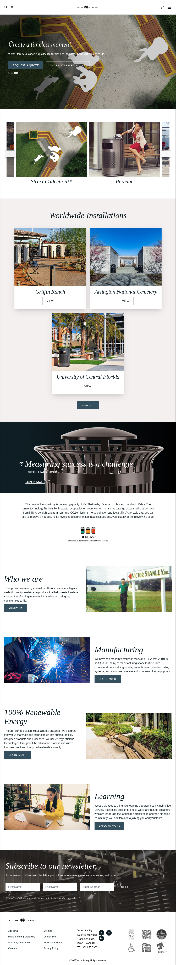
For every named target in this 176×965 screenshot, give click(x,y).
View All (88, 405)
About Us (15, 608)
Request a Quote (26, 65)
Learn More (108, 679)
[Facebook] (101, 933)
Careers (12, 948)
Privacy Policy (50, 948)
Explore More (109, 825)
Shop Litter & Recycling (67, 65)
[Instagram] (109, 933)
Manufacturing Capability (21, 936)
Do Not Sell (49, 936)
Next (125, 887)
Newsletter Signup (53, 942)
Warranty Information (19, 942)
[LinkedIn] (101, 938)
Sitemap (47, 930)
